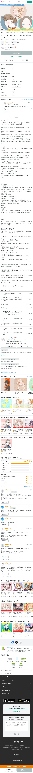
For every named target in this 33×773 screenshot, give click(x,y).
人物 (13, 92)
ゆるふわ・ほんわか (16, 86)
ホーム (2, 32)
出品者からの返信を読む (6, 559)
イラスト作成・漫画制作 (11, 32)
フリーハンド (15, 89)
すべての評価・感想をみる (27, 99)
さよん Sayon (10, 338)
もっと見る (6, 111)
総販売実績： (9, 49)
